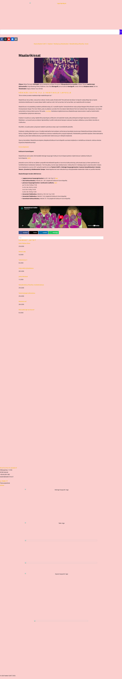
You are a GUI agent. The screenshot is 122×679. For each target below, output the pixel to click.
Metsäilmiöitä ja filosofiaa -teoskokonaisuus (31, 285)
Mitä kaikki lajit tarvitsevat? (26, 310)
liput (56, 178)
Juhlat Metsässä (23, 276)
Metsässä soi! (22, 301)
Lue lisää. (48, 111)
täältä (29, 158)
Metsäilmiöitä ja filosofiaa (76, 43)
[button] (43, 43)
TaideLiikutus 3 (23, 260)
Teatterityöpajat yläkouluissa (27, 293)
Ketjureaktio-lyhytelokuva (26, 268)
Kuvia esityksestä (24, 147)
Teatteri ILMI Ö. (42, 43)
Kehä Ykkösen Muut (24, 243)
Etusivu (36, 43)
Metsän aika (22, 251)
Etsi (120, 32)
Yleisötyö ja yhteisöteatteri (61, 43)
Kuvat (86, 43)
